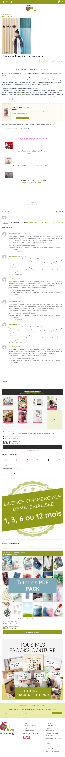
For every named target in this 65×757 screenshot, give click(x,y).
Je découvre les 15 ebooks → (32, 447)
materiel (39, 182)
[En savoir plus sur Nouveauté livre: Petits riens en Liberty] (9, 175)
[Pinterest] (48, 61)
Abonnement (57, 713)
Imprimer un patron (29, 731)
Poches (13, 112)
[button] (62, 2)
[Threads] (13, 734)
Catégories (4, 465)
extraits (15, 128)
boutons (41, 90)
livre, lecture (8, 14)
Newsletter (26, 723)
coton (35, 84)
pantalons (23, 94)
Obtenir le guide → (22, 118)
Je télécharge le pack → (32, 632)
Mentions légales (51, 725)
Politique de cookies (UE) (53, 746)
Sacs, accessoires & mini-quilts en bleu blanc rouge (32, 166)
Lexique (25, 728)
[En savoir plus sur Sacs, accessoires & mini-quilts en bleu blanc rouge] (9, 161)
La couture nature (20, 69)
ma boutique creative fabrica (32, 733)
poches (54, 124)
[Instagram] (4, 734)
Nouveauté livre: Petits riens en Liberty (32, 180)
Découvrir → (32, 546)
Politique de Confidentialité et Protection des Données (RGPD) (55, 741)
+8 (54, 419)
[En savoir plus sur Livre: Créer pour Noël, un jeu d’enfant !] (9, 146)
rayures (18, 92)
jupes (28, 94)
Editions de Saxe (8, 73)
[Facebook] (39, 61)
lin (30, 84)
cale (40, 96)
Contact (48, 728)
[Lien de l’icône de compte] (11, 2)
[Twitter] (44, 61)
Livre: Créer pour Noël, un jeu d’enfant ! (32, 151)
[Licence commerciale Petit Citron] (32, 509)
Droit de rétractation (53, 751)
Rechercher (5, 381)
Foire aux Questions (29, 725)
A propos (49, 723)
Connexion (60, 211)
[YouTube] (10, 734)
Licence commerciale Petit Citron (10, 543)
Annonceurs (50, 731)
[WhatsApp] (57, 61)
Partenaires (50, 748)
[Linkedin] (52, 61)
